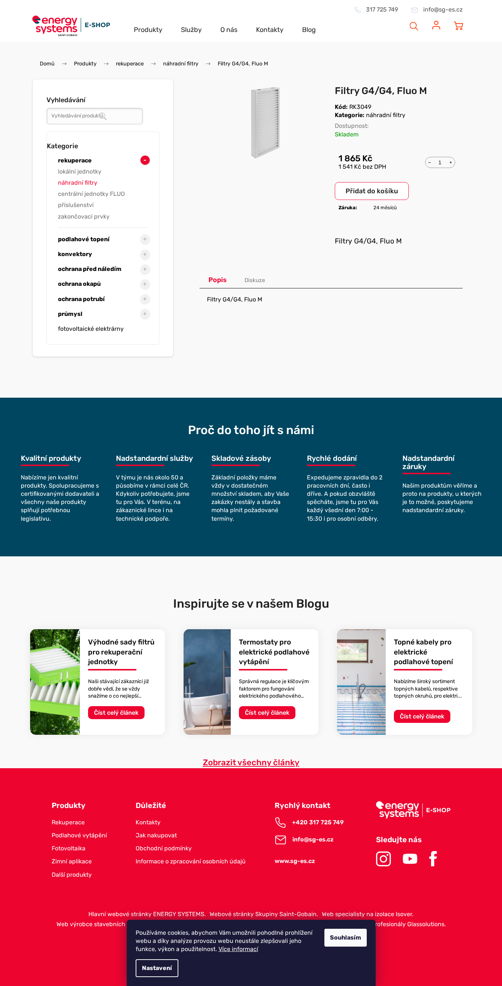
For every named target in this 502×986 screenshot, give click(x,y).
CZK (386, 21)
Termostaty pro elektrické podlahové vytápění (274, 652)
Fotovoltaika (68, 848)
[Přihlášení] (436, 21)
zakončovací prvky (84, 216)
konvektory (75, 254)
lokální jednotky (79, 171)
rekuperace (75, 160)
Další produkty (72, 874)
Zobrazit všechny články (251, 762)
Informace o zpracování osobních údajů (191, 861)
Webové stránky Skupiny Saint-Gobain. (264, 914)
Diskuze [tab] (254, 280)
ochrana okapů (79, 283)
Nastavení (157, 968)
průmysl (70, 313)
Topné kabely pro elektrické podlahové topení (423, 652)
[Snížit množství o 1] (429, 161)
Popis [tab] (217, 280)
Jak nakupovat (156, 835)
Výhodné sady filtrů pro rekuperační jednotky (121, 652)
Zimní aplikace (72, 861)
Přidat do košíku (372, 191)
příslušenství (76, 204)
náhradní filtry (77, 182)
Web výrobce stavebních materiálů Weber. (114, 924)
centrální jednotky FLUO (91, 193)
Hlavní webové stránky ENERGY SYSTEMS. (147, 914)
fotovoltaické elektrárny (91, 328)
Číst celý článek (116, 712)
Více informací (238, 949)
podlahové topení (84, 239)
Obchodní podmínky (164, 848)
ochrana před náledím (90, 268)
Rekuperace (68, 822)
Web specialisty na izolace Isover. (368, 914)
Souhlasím (345, 937)
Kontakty (148, 822)
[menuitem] (148, 24)
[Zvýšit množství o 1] (451, 161)
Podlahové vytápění (79, 835)
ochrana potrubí (81, 299)
